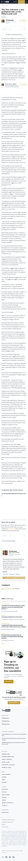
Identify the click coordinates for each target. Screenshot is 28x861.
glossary (4, 777)
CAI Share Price (5, 718)
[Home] (6, 2)
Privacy (4, 824)
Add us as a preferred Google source (14, 34)
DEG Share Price (5, 724)
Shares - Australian (7, 759)
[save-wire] (24, 29)
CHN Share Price (5, 721)
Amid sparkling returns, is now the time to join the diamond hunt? (14, 735)
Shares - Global (6, 762)
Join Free (21, 1)
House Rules (5, 826)
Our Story (4, 792)
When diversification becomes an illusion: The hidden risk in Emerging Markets (12, 637)
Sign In (15, 1)
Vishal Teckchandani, (5, 611)
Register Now (13, 702)
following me (11, 529)
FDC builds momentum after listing (11, 617)
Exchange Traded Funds (8, 756)
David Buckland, (4, 619)
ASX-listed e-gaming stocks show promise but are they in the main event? (13, 743)
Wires (6, 5)
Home (2, 5)
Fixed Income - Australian (8, 764)
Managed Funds (6, 754)
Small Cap (12, 574)
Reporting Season (5, 604)
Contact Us (4, 805)
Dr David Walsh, (4, 640)
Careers (4, 800)
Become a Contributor (7, 802)
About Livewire (5, 794)
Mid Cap (18, 574)
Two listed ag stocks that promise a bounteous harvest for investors (14, 739)
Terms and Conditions (7, 822)
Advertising (5, 789)
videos (3, 779)
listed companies (6, 774)
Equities (3, 615)
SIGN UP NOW (8, 681)
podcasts (4, 782)
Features (4, 797)
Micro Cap (5, 574)
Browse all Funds (6, 767)
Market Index (5, 812)
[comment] (10, 29)
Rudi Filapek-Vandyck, (6, 629)
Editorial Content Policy (8, 819)
